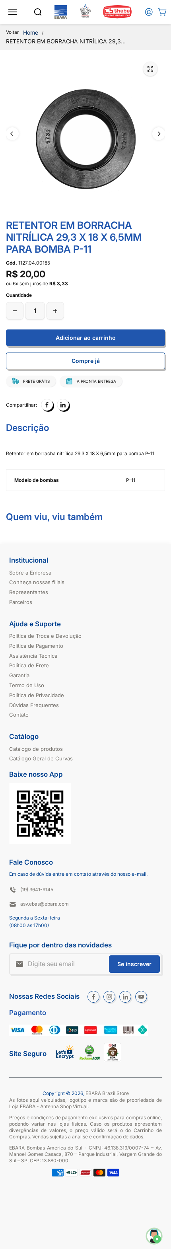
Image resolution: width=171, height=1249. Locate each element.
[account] (149, 12)
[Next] (158, 133)
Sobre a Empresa (30, 572)
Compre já (86, 360)
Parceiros (20, 602)
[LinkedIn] (63, 405)
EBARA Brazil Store (107, 1093)
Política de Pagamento (36, 646)
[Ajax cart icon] (162, 12)
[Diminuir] (14, 311)
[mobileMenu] (12, 12)
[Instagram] (109, 997)
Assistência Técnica (33, 656)
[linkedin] (125, 997)
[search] (38, 12)
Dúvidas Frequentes (34, 705)
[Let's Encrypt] (65, 1061)
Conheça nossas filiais (36, 582)
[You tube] (141, 997)
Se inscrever (134, 964)
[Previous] (12, 133)
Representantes (28, 592)
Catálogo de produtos (36, 749)
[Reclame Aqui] (90, 1058)
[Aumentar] (55, 311)
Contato (19, 714)
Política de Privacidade (36, 695)
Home (30, 32)
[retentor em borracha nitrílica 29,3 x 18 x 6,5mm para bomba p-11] (150, 69)
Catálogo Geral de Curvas (41, 758)
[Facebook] (47, 405)
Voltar (12, 32)
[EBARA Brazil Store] (60, 12)
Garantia (19, 675)
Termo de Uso (26, 685)
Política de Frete (29, 665)
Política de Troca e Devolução (45, 636)
